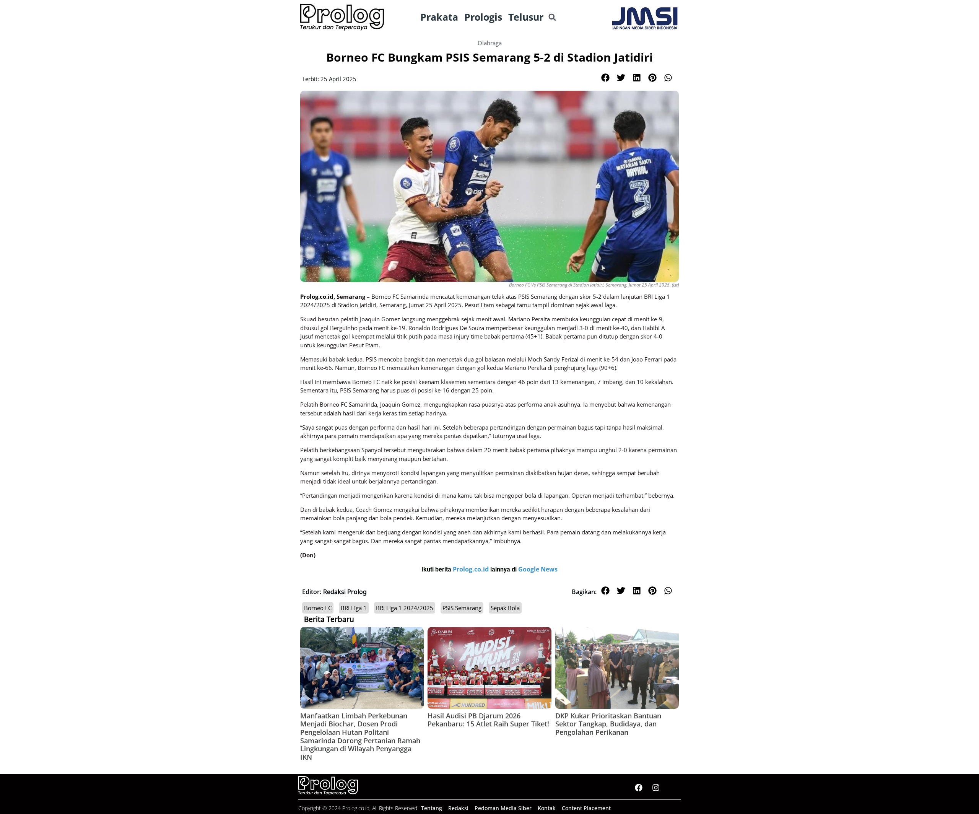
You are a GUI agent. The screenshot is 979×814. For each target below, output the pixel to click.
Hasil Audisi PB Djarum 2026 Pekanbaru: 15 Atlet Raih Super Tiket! (488, 720)
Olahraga (490, 43)
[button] (552, 17)
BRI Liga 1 (354, 608)
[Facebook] (638, 787)
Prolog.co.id (471, 569)
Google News (538, 569)
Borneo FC (318, 608)
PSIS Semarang (461, 608)
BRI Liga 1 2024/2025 (404, 608)
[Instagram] (656, 787)
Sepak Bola (505, 608)
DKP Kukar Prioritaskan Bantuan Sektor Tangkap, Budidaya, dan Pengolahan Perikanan (608, 724)
